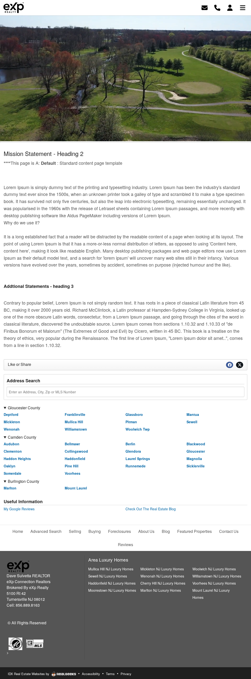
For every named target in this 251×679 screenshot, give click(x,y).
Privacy (126, 673)
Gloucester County (24, 407)
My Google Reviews (19, 508)
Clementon (13, 451)
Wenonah (12, 429)
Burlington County (23, 481)
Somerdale (12, 473)
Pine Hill (71, 465)
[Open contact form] (204, 7)
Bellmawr (72, 443)
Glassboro (134, 414)
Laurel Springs (138, 458)
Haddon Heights (17, 458)
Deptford (11, 414)
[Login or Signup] (230, 7)
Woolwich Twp (138, 429)
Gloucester (196, 451)
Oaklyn (9, 465)
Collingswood (76, 451)
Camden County (22, 437)
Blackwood (196, 443)
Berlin (130, 443)
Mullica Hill (74, 421)
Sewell (192, 421)
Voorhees (72, 473)
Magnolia (194, 458)
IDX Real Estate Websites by (29, 673)
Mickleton (12, 421)
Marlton (10, 488)
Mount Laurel (76, 488)
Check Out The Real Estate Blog (151, 508)
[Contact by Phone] (217, 7)
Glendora (133, 451)
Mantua (193, 414)
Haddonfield (75, 458)
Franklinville (75, 414)
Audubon (11, 443)
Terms (110, 673)
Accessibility (91, 673)
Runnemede (136, 465)
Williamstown (76, 429)
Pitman (131, 421)
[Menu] (242, 7)
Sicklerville (196, 465)
